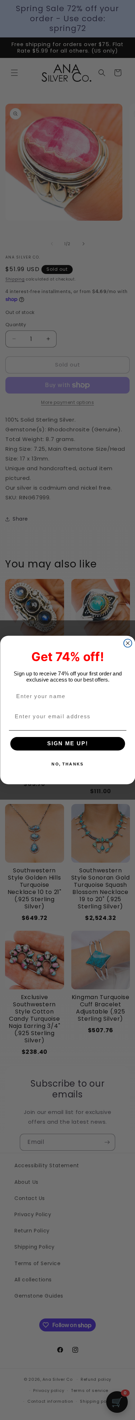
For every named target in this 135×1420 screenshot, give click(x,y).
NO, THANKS (67, 764)
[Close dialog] (127, 643)
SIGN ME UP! (67, 744)
